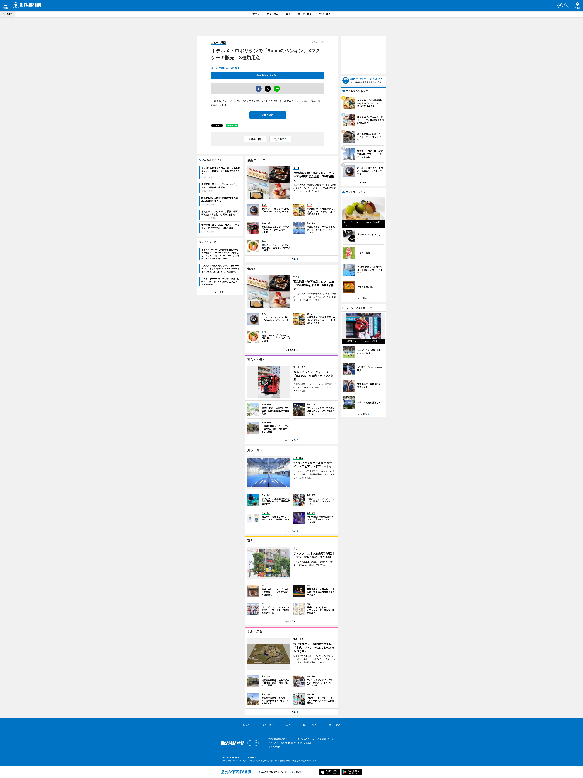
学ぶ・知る (325, 13)
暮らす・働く (305, 13)
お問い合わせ (306, 743)
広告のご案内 (274, 747)
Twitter (566, 5)
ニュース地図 (218, 42)
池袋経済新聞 (27, 5)
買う (288, 13)
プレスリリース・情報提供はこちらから (318, 739)
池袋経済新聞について (278, 739)
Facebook (560, 5)
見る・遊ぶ (272, 13)
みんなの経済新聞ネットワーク (236, 772)
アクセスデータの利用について (282, 743)
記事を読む (268, 115)
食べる (255, 13)
